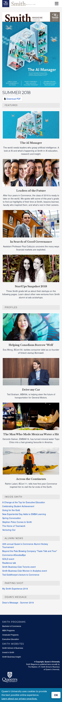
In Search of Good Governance (31, 241)
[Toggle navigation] (57, 3)
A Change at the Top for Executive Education (23, 502)
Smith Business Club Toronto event (19, 566)
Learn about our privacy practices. (19, 698)
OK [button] (56, 695)
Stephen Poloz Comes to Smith (17, 521)
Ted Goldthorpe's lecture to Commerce (20, 574)
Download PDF (13, 98)
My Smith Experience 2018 (15, 588)
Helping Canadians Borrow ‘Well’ (31, 345)
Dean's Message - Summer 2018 (18, 602)
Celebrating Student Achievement (18, 506)
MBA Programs (8, 630)
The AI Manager (31, 142)
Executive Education (10, 639)
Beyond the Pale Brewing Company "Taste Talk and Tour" (29, 551)
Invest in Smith (8, 652)
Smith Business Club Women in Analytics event (24, 570)
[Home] (18, 3)
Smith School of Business (12, 648)
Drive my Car (31, 389)
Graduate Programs (10, 634)
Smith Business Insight (11, 656)
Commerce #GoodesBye (14, 554)
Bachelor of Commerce (11, 626)
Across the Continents (31, 479)
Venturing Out (8, 529)
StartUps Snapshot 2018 (31, 286)
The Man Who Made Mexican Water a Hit (31, 434)
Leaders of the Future (31, 190)
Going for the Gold (11, 510)
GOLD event (8, 558)
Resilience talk (9, 562)
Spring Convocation (11, 518)
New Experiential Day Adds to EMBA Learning (24, 514)
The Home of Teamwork (13, 525)
